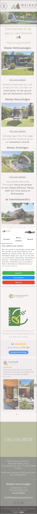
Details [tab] (30, 239)
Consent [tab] (6, 239)
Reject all (18, 282)
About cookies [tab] (18, 239)
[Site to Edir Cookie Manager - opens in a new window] (27, 231)
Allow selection (18, 277)
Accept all (18, 273)
